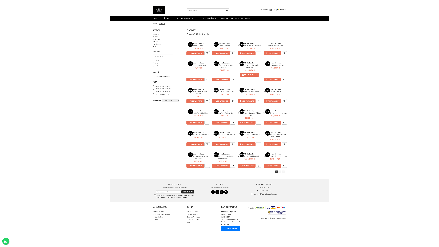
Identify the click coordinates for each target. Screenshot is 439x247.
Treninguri (156, 39)
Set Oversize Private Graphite (275, 91)
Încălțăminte (157, 44)
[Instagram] (226, 192)
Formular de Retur (193, 220)
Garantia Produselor (194, 217)
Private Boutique (160, 76)
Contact (155, 220)
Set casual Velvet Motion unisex (198, 92)
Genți (154, 46)
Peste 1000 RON (160, 94)
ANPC (189, 222)
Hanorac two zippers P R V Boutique (198, 157)
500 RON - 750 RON (161, 89)
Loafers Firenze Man (275, 46)
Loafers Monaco (224, 46)
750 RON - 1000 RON (162, 91)
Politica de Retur (192, 214)
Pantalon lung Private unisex (224, 134)
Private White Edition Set (223, 113)
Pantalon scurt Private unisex (198, 134)
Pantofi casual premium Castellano (224, 66)
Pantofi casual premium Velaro (249, 46)
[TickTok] (222, 192)
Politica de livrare (158, 217)
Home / (156, 24)
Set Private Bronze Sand (249, 91)
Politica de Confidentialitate (177, 197)
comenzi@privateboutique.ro (265, 194)
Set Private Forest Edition (198, 113)
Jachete (155, 37)
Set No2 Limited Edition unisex (249, 156)
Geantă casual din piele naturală (250, 66)
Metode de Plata (192, 212)
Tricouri (155, 41)
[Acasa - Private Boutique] (164, 10)
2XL (156, 60)
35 (156, 63)
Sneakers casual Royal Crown (224, 91)
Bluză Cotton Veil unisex (275, 65)
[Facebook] (213, 192)
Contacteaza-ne (232, 228)
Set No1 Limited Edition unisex (275, 156)
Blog (247, 18)
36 (156, 66)
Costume (156, 34)
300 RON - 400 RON (161, 86)
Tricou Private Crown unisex (249, 134)
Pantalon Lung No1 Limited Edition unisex (223, 157)
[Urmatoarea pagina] (283, 171)
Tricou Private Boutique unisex (275, 113)
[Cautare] (227, 10)
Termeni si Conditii (159, 212)
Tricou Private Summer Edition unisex (249, 114)
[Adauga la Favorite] (207, 53)
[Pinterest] (217, 192)
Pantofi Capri (198, 46)
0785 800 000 (265, 190)
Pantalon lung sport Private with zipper (275, 135)
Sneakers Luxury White (198, 65)
